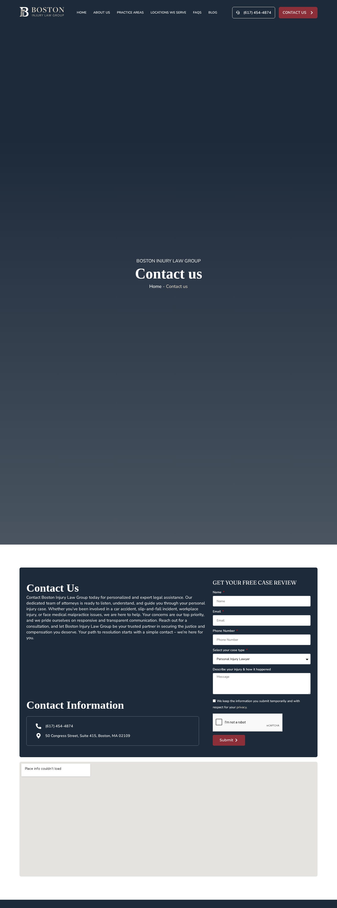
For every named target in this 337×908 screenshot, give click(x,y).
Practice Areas (130, 12)
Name (217, 592)
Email (217, 612)
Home (81, 12)
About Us (101, 12)
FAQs (197, 12)
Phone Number (224, 631)
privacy (241, 707)
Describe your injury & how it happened (242, 670)
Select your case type (229, 650)
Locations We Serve (168, 12)
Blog (212, 12)
